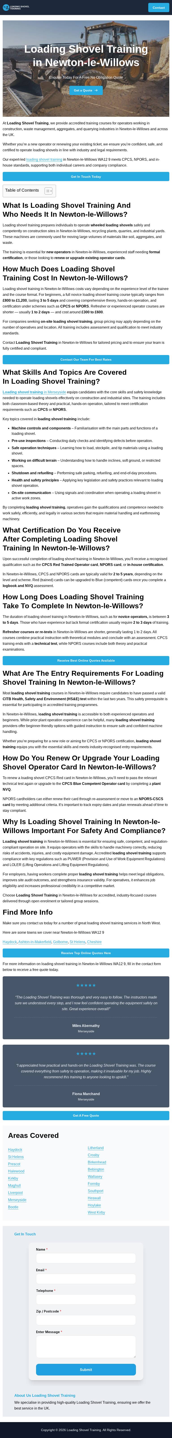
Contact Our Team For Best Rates (86, 359)
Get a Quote (83, 90)
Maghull (14, 1185)
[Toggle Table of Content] (46, 191)
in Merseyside (34, 392)
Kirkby (13, 1178)
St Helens (77, 942)
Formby (94, 1184)
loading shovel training (44, 159)
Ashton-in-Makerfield (34, 942)
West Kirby (96, 1212)
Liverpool (15, 1193)
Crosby (93, 1155)
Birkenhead (97, 1162)
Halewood (16, 1171)
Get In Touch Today (86, 176)
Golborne (60, 942)
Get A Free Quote (86, 1115)
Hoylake (94, 1205)
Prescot (14, 1164)
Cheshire (94, 942)
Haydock (10, 942)
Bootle (13, 1207)
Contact (159, 7)
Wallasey (95, 1176)
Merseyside (17, 1200)
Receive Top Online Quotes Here (86, 953)
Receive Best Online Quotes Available (86, 660)
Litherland (96, 1148)
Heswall (94, 1198)
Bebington (96, 1169)
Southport (95, 1191)
